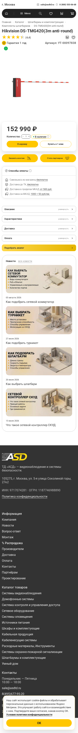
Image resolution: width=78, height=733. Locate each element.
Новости (8, 525)
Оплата (7, 560)
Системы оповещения (17, 616)
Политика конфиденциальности (24, 496)
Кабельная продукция (17, 634)
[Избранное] (51, 13)
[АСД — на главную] (14, 456)
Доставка (9, 555)
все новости (25, 261)
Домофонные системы (18, 599)
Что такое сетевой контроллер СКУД (30, 425)
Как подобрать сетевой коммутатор (30, 302)
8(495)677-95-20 (13, 694)
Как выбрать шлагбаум (21, 384)
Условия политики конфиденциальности (29, 714)
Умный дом (10, 663)
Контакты (9, 566)
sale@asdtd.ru (47, 4)
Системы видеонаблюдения (21, 593)
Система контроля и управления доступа (31, 605)
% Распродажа (12, 543)
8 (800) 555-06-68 (67, 4)
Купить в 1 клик (55, 144)
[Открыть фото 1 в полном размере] (39, 83)
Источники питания (16, 622)
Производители (13, 549)
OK (39, 723)
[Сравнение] (61, 13)
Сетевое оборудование (18, 611)
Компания (9, 519)
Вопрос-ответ (11, 531)
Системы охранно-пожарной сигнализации (32, 652)
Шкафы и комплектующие (20, 628)
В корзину (22, 144)
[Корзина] (72, 13)
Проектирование (14, 578)
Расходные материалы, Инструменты (28, 646)
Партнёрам (10, 572)
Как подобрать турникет (22, 343)
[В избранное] (73, 37)
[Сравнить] (67, 37)
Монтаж (7, 537)
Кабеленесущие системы (19, 640)
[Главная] (6, 13)
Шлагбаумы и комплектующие (24, 658)
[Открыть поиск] (40, 13)
